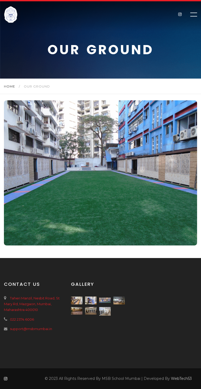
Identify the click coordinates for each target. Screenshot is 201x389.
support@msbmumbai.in (31, 329)
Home (10, 86)
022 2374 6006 (22, 319)
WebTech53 (181, 378)
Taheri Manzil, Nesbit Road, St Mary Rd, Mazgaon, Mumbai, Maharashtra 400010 (32, 304)
